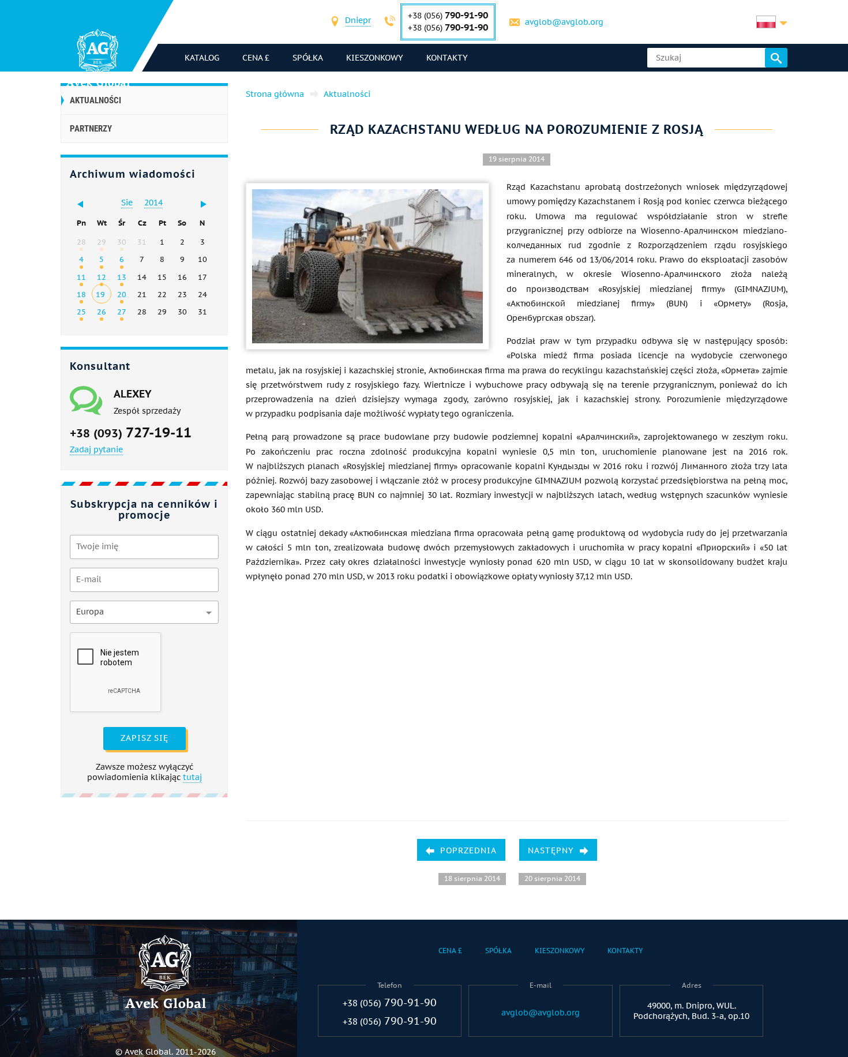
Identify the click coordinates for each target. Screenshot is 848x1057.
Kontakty (447, 58)
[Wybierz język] (771, 22)
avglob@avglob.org (564, 22)
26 (101, 311)
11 (81, 277)
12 (101, 277)
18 (81, 294)
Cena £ (255, 58)
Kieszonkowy (374, 58)
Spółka (307, 58)
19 (100, 294)
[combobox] (358, 21)
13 (121, 277)
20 (121, 294)
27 (121, 311)
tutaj (192, 777)
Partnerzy (91, 128)
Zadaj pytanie (96, 449)
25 (81, 311)
